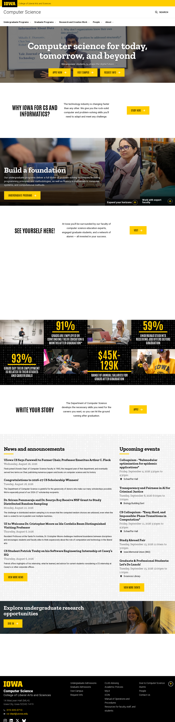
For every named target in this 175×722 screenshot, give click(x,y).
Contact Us (144, 695)
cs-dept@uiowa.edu (17, 713)
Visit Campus (83, 72)
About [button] (108, 22)
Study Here (136, 110)
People (142, 691)
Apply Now (58, 72)
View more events (132, 587)
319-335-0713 (14, 710)
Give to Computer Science (152, 683)
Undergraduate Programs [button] (16, 22)
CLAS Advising (112, 683)
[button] (161, 12)
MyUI (107, 691)
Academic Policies (114, 687)
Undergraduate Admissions (83, 683)
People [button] (96, 22)
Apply (136, 409)
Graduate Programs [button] (44, 22)
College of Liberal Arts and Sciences (35, 3)
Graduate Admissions (80, 687)
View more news (15, 577)
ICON (107, 695)
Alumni (142, 687)
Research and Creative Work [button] (73, 22)
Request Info (110, 72)
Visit (136, 230)
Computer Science (22, 12)
